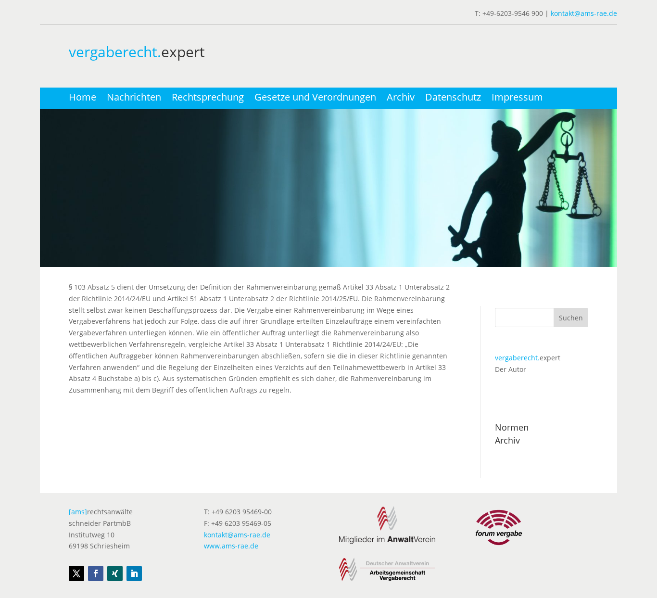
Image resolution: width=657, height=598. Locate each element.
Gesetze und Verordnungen (315, 98)
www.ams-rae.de (231, 545)
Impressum (517, 98)
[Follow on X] (76, 573)
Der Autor (510, 369)
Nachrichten (134, 98)
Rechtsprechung (208, 98)
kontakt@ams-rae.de (584, 13)
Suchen (571, 317)
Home (82, 98)
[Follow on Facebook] (95, 573)
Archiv (401, 98)
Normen (512, 427)
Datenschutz (453, 98)
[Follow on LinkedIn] (134, 573)
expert (527, 357)
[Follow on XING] (115, 573)
